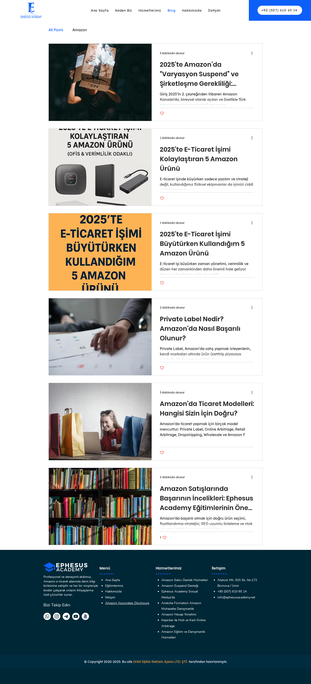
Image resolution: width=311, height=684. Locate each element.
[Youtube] (75, 616)
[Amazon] (85, 616)
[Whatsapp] (47, 616)
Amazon (79, 30)
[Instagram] (56, 616)
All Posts (55, 30)
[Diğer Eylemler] (253, 53)
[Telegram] (66, 616)
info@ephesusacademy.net (236, 597)
